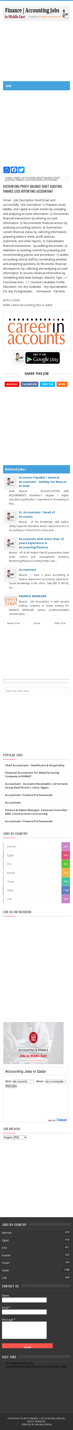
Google (12, 384)
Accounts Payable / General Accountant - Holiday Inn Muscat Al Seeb (43, 482)
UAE (9, 899)
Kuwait (11, 873)
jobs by (52, 1120)
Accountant (27, 570)
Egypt (10, 855)
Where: (40, 1081)
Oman (17, 177)
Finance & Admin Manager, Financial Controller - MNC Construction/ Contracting (37, 812)
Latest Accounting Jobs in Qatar (32, 305)
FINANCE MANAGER (32, 596)
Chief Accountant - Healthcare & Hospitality (34, 765)
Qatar (10, 890)
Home (8, 177)
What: (8, 1081)
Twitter (47, 384)
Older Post (60, 623)
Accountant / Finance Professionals (29, 795)
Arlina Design (43, 1424)
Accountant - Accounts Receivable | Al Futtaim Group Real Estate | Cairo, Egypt (36, 785)
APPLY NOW (11, 300)
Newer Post (13, 623)
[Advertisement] (36, 50)
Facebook (30, 384)
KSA (9, 864)
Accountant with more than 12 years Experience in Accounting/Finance (41, 543)
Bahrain (11, 846)
